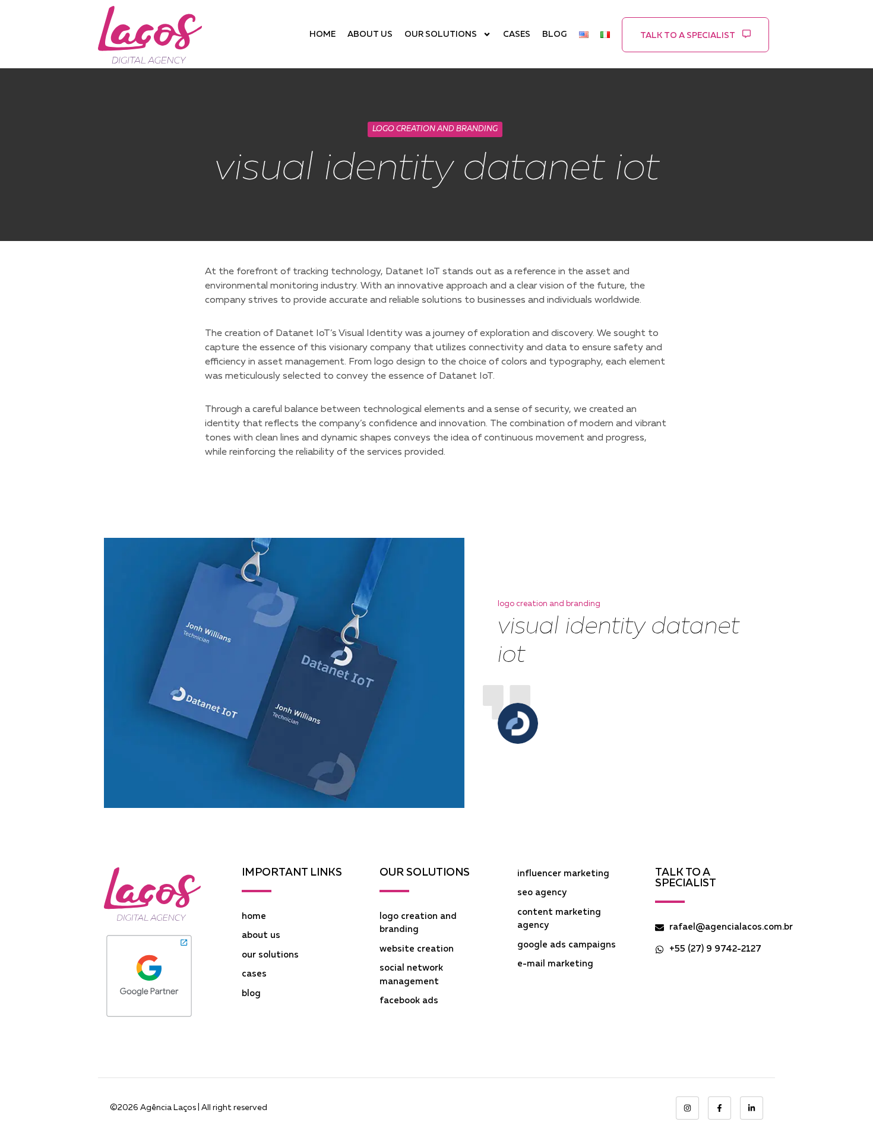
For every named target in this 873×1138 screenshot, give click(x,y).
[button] (695, 34)
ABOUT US (370, 34)
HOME (322, 34)
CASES (516, 34)
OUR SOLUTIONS (440, 34)
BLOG (554, 34)
